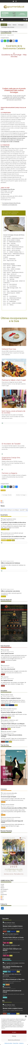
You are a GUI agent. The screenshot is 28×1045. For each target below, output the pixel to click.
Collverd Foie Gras (9, 349)
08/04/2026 (6, 988)
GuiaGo (2, 661)
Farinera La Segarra (9, 473)
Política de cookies (8, 1043)
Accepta (14, 1032)
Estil (4, 984)
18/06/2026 (6, 964)
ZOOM (2, 884)
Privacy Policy (15, 1043)
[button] (26, 1016)
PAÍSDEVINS (4, 894)
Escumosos (3, 540)
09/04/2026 (6, 977)
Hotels (7, 705)
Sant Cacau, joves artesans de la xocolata (13, 412)
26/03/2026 (4, 589)
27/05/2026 (4, 534)
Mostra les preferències (14, 1040)
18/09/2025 (4, 651)
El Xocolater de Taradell (11, 444)
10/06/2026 (4, 794)
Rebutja (14, 1036)
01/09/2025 (4, 678)
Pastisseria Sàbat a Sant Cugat (14, 380)
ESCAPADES (4, 891)
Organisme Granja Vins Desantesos (11, 458)
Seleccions (3, 529)
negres (2, 717)
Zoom (8, 529)
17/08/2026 (4, 696)
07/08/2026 (4, 710)
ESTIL (2, 892)
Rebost (2, 887)
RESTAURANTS (4, 889)
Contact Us (21, 1043)
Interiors (7, 984)
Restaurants (11, 705)
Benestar (5, 971)
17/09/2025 (4, 667)
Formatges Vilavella (6, 495)
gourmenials (11, 35)
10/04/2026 (4, 561)
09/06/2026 (4, 819)
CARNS (2, 886)
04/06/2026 (4, 520)
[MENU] (26, 19)
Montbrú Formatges (21, 495)
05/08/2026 (4, 733)
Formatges (3, 490)
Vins (6, 717)
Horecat (3, 705)
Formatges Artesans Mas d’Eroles (11, 203)
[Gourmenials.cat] (2, 19)
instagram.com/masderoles (9, 204)
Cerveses (3, 801)
